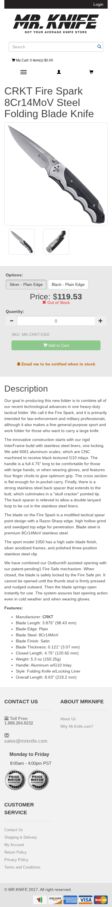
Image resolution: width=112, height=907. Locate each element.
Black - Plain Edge (68, 284)
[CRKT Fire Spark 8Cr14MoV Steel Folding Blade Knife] (21, 242)
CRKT (48, 617)
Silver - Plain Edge (26, 284)
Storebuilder (56, 23)
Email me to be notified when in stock (57, 364)
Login (98, 4)
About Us (68, 719)
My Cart (34, 60)
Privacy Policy (16, 860)
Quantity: (15, 311)
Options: (14, 275)
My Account (14, 845)
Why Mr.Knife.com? (76, 726)
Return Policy (15, 852)
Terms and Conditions (22, 867)
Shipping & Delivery (20, 837)
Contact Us (13, 830)
